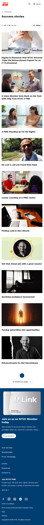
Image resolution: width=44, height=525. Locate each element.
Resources (8, 12)
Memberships (7, 452)
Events (4, 464)
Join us (4, 490)
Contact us (6, 473)
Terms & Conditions (8, 504)
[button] (36, 25)
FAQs (3, 512)
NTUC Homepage (9, 457)
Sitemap (4, 516)
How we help (7, 448)
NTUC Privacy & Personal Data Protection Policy (17, 508)
